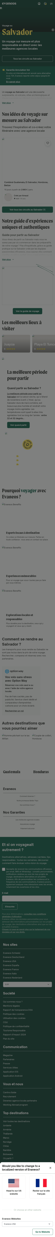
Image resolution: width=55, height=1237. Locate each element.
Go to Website (42, 1232)
